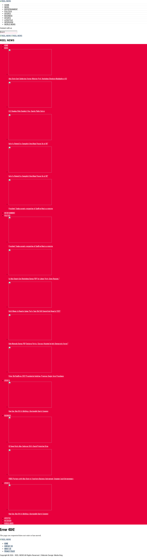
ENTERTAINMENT (11, 9)
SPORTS (7, 14)
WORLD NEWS (9, 24)
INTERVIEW (8, 22)
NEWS (6, 7)
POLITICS (8, 11)
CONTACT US (8, 546)
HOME (6, 5)
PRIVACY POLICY (9, 551)
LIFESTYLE (8, 20)
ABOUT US (7, 548)
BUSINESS (8, 16)
